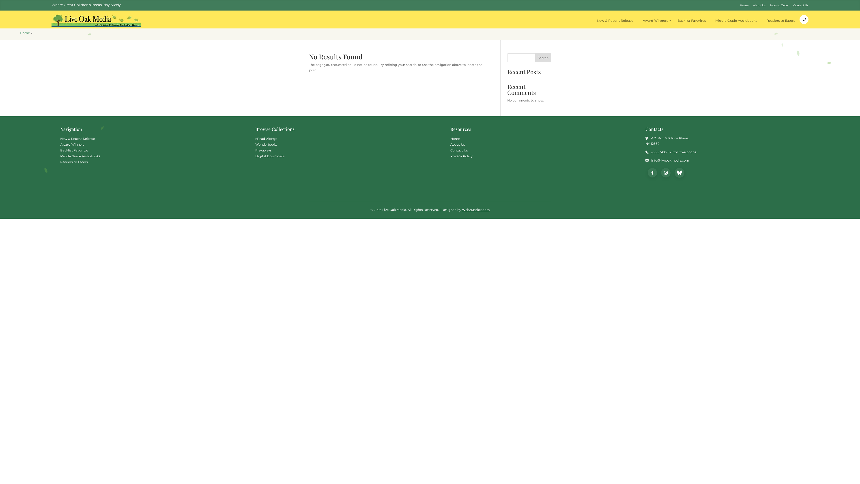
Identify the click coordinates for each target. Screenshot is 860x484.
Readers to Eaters (781, 21)
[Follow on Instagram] (666, 172)
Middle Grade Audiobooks (736, 21)
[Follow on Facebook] (652, 172)
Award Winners (655, 21)
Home (25, 33)
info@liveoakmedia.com (670, 160)
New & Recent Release (615, 21)
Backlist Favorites (691, 21)
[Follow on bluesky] (679, 173)
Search (543, 58)
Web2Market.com (476, 210)
